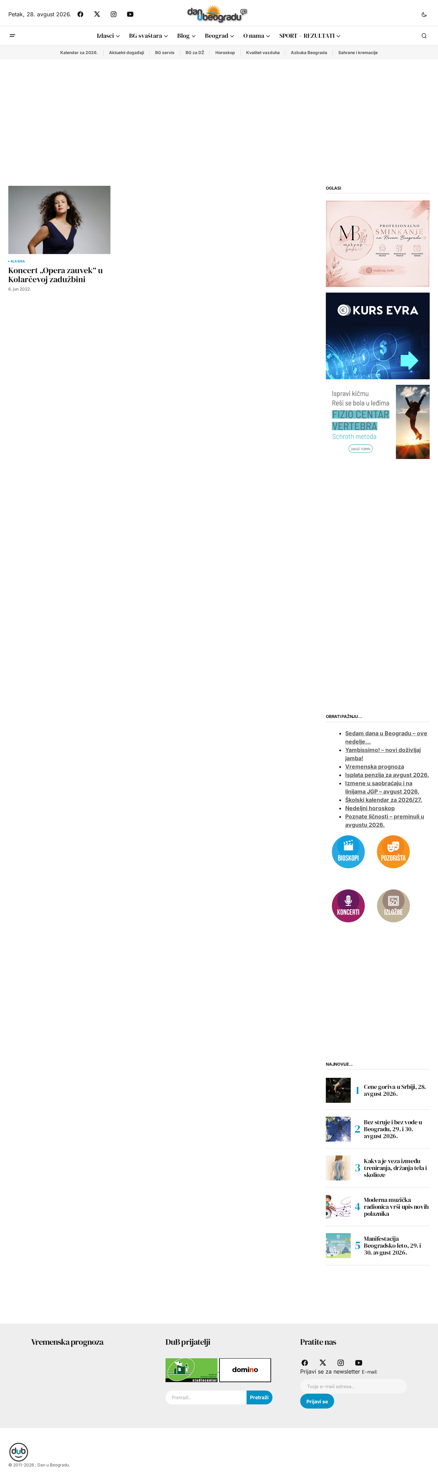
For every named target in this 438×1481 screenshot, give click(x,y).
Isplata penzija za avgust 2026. (387, 774)
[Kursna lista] (378, 243)
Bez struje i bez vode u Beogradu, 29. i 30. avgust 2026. (393, 1129)
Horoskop (225, 52)
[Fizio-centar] (378, 421)
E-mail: (369, 1372)
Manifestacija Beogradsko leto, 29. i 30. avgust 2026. (392, 1245)
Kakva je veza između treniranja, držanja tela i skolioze (395, 1168)
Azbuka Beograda (309, 52)
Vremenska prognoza (374, 766)
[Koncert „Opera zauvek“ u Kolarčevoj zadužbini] (59, 220)
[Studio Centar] (192, 1369)
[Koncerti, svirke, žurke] (348, 905)
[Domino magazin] (245, 1369)
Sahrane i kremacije (358, 52)
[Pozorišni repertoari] (393, 851)
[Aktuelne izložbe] (393, 905)
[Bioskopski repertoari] (348, 851)
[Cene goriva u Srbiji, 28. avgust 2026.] (338, 1090)
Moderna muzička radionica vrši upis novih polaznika (396, 1206)
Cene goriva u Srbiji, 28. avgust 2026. (395, 1090)
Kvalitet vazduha (263, 52)
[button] (424, 14)
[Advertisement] (219, 111)
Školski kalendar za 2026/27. (383, 799)
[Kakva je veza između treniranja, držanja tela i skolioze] (338, 1167)
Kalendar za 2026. (79, 52)
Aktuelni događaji (126, 52)
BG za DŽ (195, 52)
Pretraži (259, 1397)
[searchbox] (206, 1397)
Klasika (18, 261)
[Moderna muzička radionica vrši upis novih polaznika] (338, 1206)
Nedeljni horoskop (370, 808)
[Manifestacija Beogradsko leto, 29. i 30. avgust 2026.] (338, 1245)
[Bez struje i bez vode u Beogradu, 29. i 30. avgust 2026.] (338, 1129)
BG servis (165, 52)
